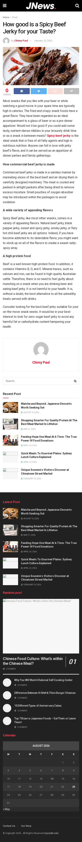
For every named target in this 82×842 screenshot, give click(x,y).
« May (6, 809)
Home (6, 17)
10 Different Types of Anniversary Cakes (38, 705)
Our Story (26, 825)
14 (52, 778)
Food (14, 17)
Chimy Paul (21, 40)
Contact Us (9, 825)
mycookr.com (51, 833)
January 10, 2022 (43, 40)
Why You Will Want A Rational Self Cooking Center (43, 680)
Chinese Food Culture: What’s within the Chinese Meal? (33, 661)
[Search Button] (75, 381)
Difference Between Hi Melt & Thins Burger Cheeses (45, 692)
